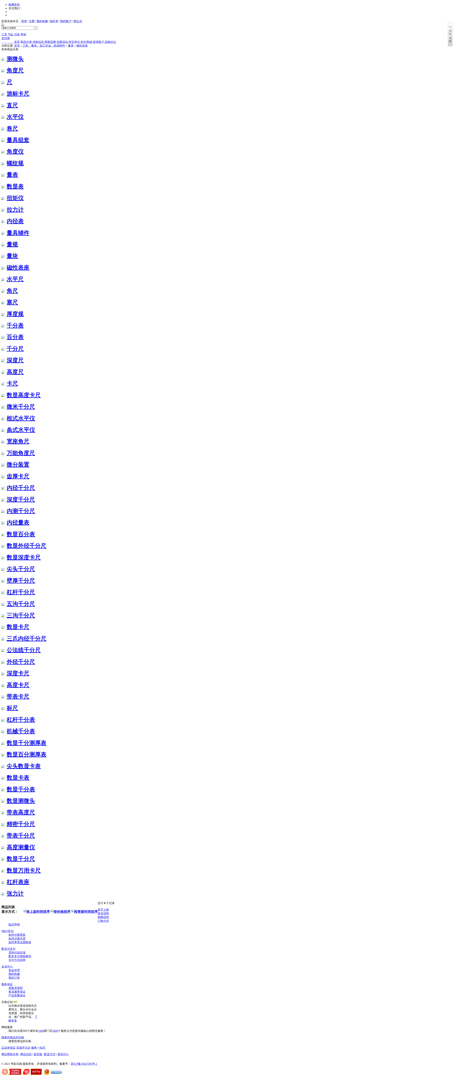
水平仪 (15, 117)
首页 (17, 41)
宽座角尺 (18, 441)
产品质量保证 (16, 995)
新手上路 (103, 909)
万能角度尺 (21, 453)
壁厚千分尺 (21, 580)
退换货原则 (15, 987)
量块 (12, 256)
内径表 (15, 221)
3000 (55, 1030)
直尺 (12, 105)
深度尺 (15, 360)
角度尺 (15, 70)
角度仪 (15, 151)
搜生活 (77, 21)
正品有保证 (8, 1047)
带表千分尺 (21, 835)
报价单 (54, 21)
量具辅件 (18, 233)
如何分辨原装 (16, 934)
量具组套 (18, 140)
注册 (32, 21)
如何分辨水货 (16, 938)
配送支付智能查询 (19, 956)
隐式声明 (14, 924)
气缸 (10, 34)
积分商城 (87, 41)
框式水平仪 (21, 418)
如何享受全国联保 (19, 942)
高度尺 (15, 372)
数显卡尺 (18, 627)
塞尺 (12, 302)
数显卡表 (18, 777)
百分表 (15, 337)
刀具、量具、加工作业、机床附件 (44, 45)
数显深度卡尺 (24, 557)
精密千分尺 (21, 824)
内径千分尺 (21, 488)
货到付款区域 (16, 952)
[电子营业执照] (52, 1073)
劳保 (23, 34)
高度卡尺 (18, 685)
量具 (71, 45)
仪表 (17, 34)
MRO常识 (7, 931)
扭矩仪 (15, 198)
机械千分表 (21, 731)
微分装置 (18, 464)
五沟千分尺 (21, 604)
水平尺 (15, 279)
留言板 (38, 1054)
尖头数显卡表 (24, 766)
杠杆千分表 (21, 719)
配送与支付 (8, 948)
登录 (24, 21)
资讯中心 (63, 1054)
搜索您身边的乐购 (12, 1037)
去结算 (5, 38)
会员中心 (7, 966)
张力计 (15, 893)
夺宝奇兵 (75, 41)
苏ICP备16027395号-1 (84, 1063)
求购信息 (39, 41)
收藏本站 (14, 4)
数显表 (15, 186)
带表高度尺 (21, 812)
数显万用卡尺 (24, 870)
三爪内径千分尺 (26, 638)
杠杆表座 (18, 882)
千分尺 (15, 348)
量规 (12, 244)
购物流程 (103, 917)
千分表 (15, 325)
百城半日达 (23, 1047)
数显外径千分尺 (26, 545)
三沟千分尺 (21, 615)
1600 (41, 1030)
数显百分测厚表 (26, 754)
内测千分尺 (21, 511)
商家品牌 (51, 41)
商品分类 (27, 41)
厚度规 (15, 314)
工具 (4, 34)
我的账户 (65, 21)
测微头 (15, 59)
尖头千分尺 (21, 569)
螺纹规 (15, 163)
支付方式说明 (16, 959)
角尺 (12, 291)
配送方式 (49, 1054)
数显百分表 (21, 534)
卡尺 (12, 383)
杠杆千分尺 (21, 592)
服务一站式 (38, 1047)
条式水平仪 (21, 430)
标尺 (12, 708)
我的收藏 (42, 21)
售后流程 (103, 913)
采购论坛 (110, 41)
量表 (12, 174)
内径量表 (18, 522)
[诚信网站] (32, 1073)
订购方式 (103, 920)
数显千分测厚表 (26, 743)
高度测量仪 (21, 847)
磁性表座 (82, 45)
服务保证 (7, 984)
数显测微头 (21, 801)
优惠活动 (63, 41)
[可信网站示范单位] (11, 1073)
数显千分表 (21, 789)
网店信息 (26, 1054)
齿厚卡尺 (18, 476)
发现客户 (99, 41)
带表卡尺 (18, 696)
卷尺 (12, 128)
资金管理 (14, 970)
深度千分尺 (21, 499)
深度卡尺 (18, 673)
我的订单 (14, 977)
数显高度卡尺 (24, 395)
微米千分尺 (21, 406)
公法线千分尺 (24, 650)
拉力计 (15, 209)
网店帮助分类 (9, 1054)
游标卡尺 (18, 93)
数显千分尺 (21, 859)
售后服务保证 (16, 991)
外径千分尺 (21, 662)
